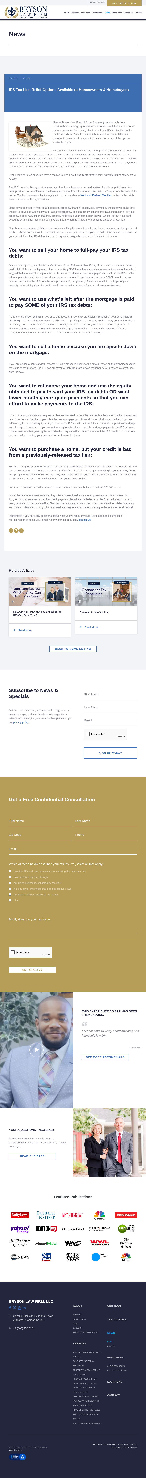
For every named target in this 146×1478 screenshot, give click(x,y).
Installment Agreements (85, 1383)
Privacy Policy (97, 1445)
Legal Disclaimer (15, 1450)
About (66, 13)
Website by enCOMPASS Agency (124, 1447)
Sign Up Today (110, 753)
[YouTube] (19, 1308)
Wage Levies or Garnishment (87, 1423)
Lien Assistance (80, 1392)
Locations (128, 13)
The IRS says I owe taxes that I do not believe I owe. (42, 888)
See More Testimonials (105, 1057)
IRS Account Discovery (84, 1388)
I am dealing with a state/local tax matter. (35, 894)
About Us (77, 1315)
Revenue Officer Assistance (86, 1410)
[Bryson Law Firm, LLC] (25, 12)
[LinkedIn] (24, 1308)
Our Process (79, 1319)
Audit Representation (83, 1361)
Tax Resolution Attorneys (85, 1332)
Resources (117, 13)
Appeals (77, 1357)
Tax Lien (26, 78)
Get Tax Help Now (124, 3)
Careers (77, 1328)
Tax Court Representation (86, 1414)
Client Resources (116, 1366)
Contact (138, 13)
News (108, 13)
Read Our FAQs (32, 1156)
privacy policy (21, 722)
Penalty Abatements (82, 1405)
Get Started (32, 969)
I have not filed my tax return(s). (30, 877)
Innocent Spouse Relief (84, 1379)
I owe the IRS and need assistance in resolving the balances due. (49, 871)
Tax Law (76, 1419)
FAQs (75, 1324)
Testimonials (97, 13)
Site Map (133, 1445)
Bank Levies (78, 1366)
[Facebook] (10, 1308)
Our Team (85, 13)
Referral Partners (116, 1371)
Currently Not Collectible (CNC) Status (86, 1372)
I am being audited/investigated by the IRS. (36, 883)
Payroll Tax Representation (86, 1401)
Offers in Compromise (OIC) (86, 1397)
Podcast (111, 1346)
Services (75, 13)
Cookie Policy (123, 1445)
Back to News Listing (73, 648)
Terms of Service (110, 1445)
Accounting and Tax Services (87, 1352)
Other (15, 900)
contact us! (85, 519)
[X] (14, 1307)
